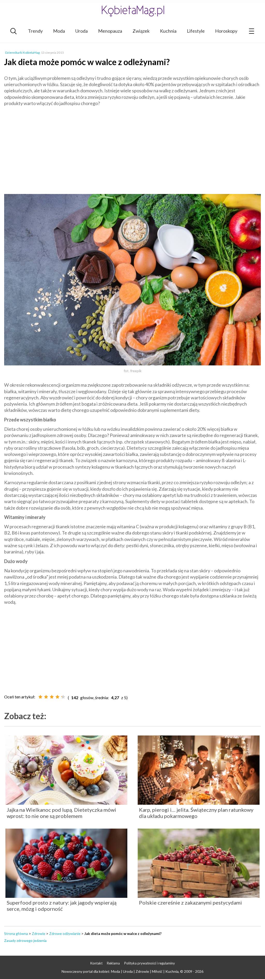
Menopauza (110, 31)
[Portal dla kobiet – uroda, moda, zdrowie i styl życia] (132, 11)
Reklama (113, 963)
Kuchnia (168, 31)
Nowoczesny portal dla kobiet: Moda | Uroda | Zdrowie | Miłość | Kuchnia (120, 971)
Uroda (81, 31)
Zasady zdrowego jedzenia (25, 940)
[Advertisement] (132, 148)
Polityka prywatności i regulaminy (149, 963)
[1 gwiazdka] (40, 696)
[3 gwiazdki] (51, 696)
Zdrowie (38, 933)
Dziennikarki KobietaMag (22, 52)
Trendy (35, 31)
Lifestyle (196, 31)
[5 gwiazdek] (63, 696)
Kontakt (96, 963)
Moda (59, 31)
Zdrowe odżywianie (64, 933)
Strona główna (16, 933)
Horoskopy (226, 31)
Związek (141, 31)
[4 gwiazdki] (57, 696)
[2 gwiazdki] (46, 696)
